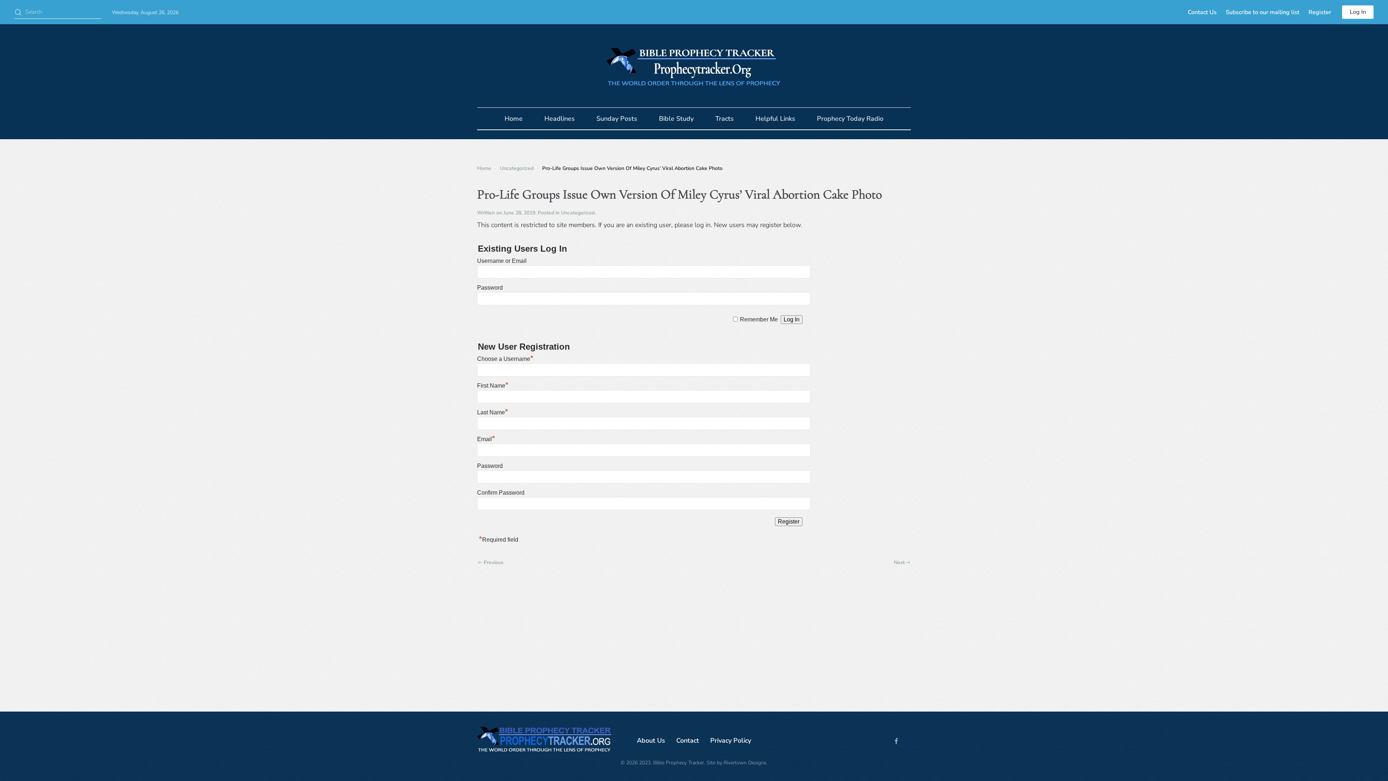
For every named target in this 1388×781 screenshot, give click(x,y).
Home (514, 118)
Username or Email (502, 261)
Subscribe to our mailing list (1262, 12)
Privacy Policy (730, 740)
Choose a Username (505, 359)
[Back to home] (694, 66)
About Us (651, 740)
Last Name (492, 412)
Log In (1358, 12)
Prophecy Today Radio (850, 118)
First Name (493, 386)
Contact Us (1202, 12)
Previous (494, 562)
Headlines (559, 118)
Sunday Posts (616, 118)
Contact (687, 740)
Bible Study (676, 118)
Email (486, 439)
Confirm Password (500, 493)
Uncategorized (578, 212)
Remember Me (759, 319)
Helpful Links (775, 118)
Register (1319, 12)
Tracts (724, 118)
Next (899, 562)
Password (490, 288)
